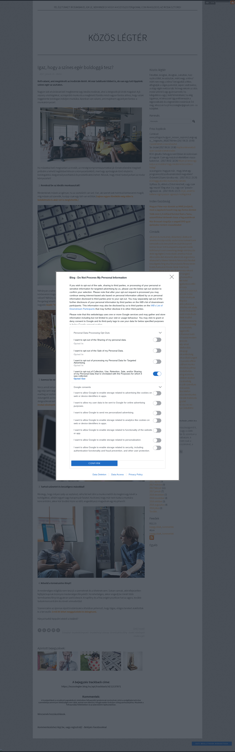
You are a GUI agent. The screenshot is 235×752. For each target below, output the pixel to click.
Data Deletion (99, 474)
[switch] (157, 340)
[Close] (173, 278)
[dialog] (117, 376)
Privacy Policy (136, 474)
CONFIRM (94, 463)
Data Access (117, 474)
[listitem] (117, 332)
